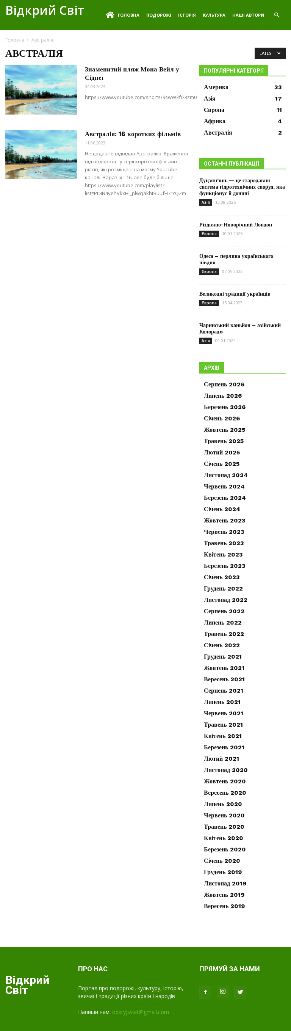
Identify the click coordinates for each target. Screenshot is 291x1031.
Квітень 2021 (223, 736)
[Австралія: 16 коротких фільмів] (41, 154)
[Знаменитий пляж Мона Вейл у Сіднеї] (41, 90)
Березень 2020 (225, 849)
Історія (187, 15)
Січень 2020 (222, 860)
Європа (209, 233)
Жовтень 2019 (224, 894)
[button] (277, 15)
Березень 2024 (225, 497)
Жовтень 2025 (224, 429)
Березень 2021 (224, 747)
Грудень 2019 (223, 872)
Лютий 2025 (222, 452)
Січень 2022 (222, 645)
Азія (206, 202)
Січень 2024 (222, 509)
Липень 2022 (223, 622)
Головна (128, 15)
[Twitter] (240, 992)
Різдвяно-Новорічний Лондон (235, 225)
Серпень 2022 (224, 611)
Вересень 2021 (224, 679)
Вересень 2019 (224, 906)
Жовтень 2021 (224, 667)
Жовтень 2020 (225, 781)
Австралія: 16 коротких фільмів (133, 134)
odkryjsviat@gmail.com (140, 1011)
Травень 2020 (224, 826)
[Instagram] (223, 992)
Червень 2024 (224, 486)
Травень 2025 (224, 441)
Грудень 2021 (223, 656)
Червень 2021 (223, 713)
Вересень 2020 (225, 792)
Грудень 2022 (223, 588)
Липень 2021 (222, 701)
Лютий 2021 (221, 758)
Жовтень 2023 (225, 520)
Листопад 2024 (226, 475)
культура (214, 15)
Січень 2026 (222, 418)
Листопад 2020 (226, 770)
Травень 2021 (223, 724)
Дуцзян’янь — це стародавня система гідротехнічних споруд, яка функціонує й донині (242, 186)
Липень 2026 (223, 395)
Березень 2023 (225, 565)
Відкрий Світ (44, 10)
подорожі (158, 15)
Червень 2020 (224, 815)
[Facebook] (205, 992)
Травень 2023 (224, 543)
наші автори (248, 15)
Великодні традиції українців (235, 294)
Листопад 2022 (225, 599)
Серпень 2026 (224, 384)
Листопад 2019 (225, 883)
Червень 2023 (224, 531)
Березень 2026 (225, 407)
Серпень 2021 (223, 690)
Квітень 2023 (223, 554)
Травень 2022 (224, 633)
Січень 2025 (221, 463)
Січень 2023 (222, 577)
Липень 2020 (223, 804)
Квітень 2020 (223, 838)
